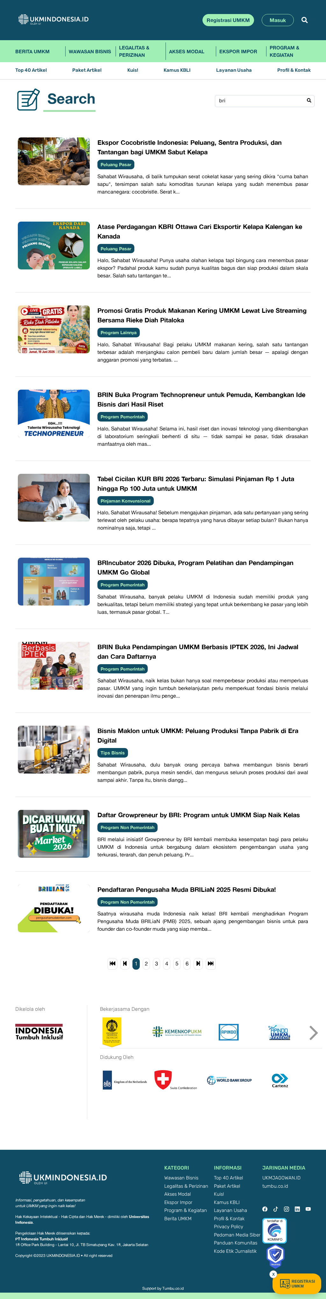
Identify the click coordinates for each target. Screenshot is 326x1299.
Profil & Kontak (294, 70)
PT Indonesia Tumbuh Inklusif (41, 1239)
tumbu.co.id (275, 1186)
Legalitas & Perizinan (134, 51)
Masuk (278, 20)
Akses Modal (186, 51)
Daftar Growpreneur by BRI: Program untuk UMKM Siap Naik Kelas (198, 814)
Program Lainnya (119, 332)
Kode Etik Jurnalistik (235, 1251)
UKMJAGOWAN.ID (281, 1178)
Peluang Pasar (116, 164)
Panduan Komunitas (235, 1243)
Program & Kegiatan (284, 51)
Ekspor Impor (238, 51)
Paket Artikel (87, 70)
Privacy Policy (228, 1226)
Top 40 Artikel (31, 70)
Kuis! (132, 70)
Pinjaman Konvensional (126, 500)
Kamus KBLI (177, 70)
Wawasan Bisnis (90, 51)
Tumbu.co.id (173, 1288)
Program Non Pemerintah (127, 827)
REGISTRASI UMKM (303, 1284)
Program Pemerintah (123, 416)
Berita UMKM (32, 51)
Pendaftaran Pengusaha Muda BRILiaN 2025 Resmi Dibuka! (186, 889)
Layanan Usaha (234, 70)
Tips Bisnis (113, 752)
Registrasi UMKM (228, 20)
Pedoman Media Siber (237, 1235)
